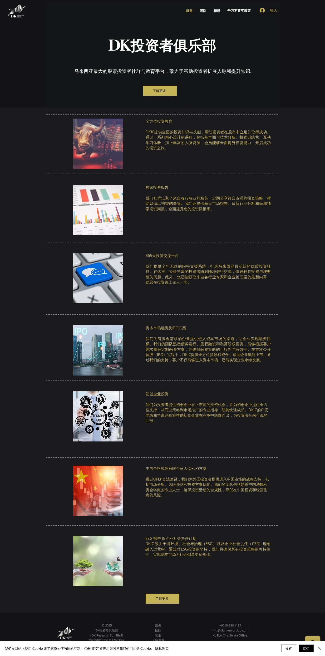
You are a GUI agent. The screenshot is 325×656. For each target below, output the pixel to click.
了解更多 (158, 640)
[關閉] (319, 648)
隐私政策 (161, 648)
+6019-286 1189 (230, 625)
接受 (306, 648)
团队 (158, 630)
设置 (288, 648)
